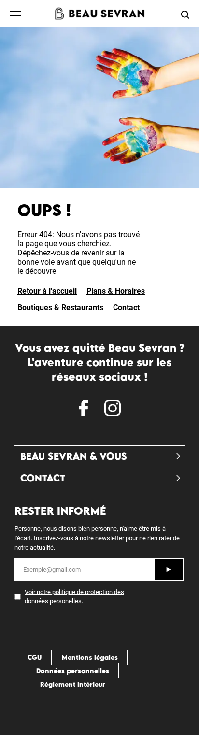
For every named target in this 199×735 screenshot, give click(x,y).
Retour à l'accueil (47, 291)
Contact (126, 307)
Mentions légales (90, 657)
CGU (35, 657)
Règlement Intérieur (72, 684)
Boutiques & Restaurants (60, 307)
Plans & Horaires (115, 291)
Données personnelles (72, 671)
